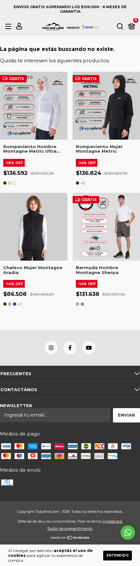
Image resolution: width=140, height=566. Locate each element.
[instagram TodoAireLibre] (51, 347)
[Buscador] (120, 26)
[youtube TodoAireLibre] (88, 347)
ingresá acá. (113, 521)
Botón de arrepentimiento (70, 528)
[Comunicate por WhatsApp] (127, 532)
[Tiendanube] (70, 538)
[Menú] (9, 26)
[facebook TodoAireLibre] (70, 347)
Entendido (117, 555)
